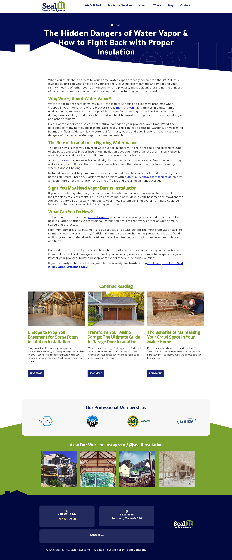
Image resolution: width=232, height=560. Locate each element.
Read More (36, 373)
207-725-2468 (67, 519)
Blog (171, 5)
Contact (185, 5)
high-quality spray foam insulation (148, 177)
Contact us (97, 535)
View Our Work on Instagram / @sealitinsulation (116, 445)
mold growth (125, 108)
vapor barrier (60, 161)
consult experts (98, 217)
